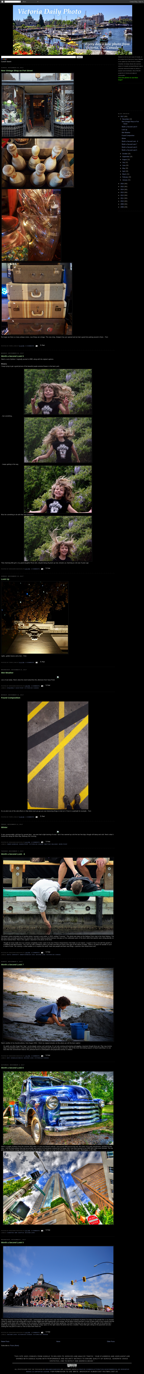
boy (8, 1058)
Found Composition (10, 698)
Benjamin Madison (53, 1369)
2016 (122, 183)
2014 (122, 189)
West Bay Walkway (51, 844)
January (125, 180)
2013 (122, 192)
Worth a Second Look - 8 (13, 854)
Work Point (63, 844)
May (124, 168)
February (125, 177)
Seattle (21, 1232)
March (124, 174)
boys (9, 954)
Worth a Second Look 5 (12, 1242)
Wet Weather (7, 673)
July (123, 162)
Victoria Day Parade (40, 1334)
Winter (4, 827)
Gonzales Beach (17, 1058)
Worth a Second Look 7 (12, 964)
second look (40, 954)
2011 (122, 198)
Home (58, 1341)
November (125, 119)
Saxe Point (20, 688)
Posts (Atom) (14, 1345)
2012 (122, 195)
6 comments (30, 346)
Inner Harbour (12, 844)
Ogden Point (23, 844)
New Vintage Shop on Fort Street (17, 71)
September (126, 156)
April (124, 171)
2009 (122, 204)
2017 (122, 116)
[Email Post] (37, 346)
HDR (16, 1232)
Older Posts (111, 1341)
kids (33, 954)
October (125, 154)
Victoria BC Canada (31, 688)
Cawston (10, 1232)
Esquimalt (11, 688)
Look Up (5, 579)
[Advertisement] (129, 96)
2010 (122, 201)
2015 (122, 186)
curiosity (15, 954)
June (124, 165)
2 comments (35, 569)
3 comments (35, 1230)
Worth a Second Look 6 (12, 1068)
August (124, 159)
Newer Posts (5, 1341)
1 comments (30, 817)
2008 (122, 207)
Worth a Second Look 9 (12, 356)
